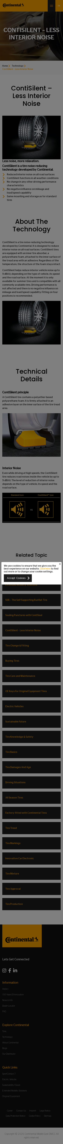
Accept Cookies (16, 578)
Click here (45, 568)
